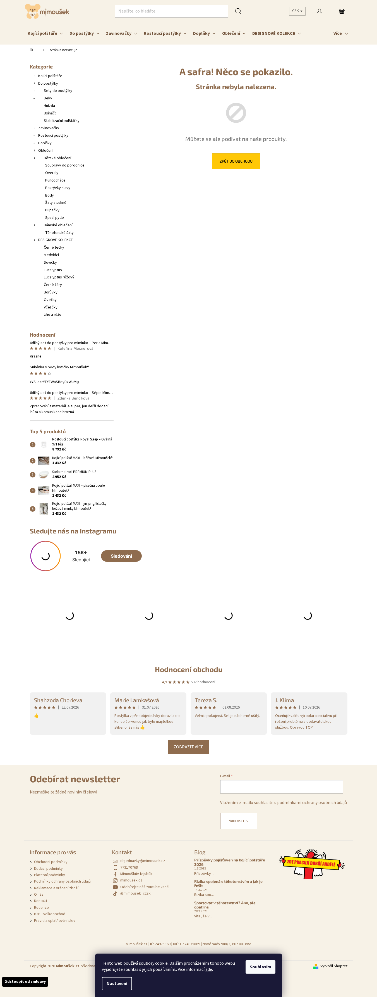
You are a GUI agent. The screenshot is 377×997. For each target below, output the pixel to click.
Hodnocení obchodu (188, 669)
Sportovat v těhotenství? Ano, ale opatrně (225, 905)
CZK (296, 11)
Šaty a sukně (55, 202)
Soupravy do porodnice (65, 165)
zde (208, 969)
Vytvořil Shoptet (333, 966)
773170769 (129, 867)
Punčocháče (55, 180)
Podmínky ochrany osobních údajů (62, 881)
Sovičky (50, 262)
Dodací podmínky (48, 868)
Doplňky (45, 143)
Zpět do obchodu (236, 161)
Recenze (41, 907)
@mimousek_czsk (135, 893)
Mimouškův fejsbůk (136, 874)
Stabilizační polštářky (62, 121)
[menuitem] (45, 33)
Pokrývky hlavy (57, 188)
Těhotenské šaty (59, 233)
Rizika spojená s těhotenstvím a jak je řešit (228, 883)
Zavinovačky (48, 128)
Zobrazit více (188, 747)
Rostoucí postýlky (53, 135)
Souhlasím (260, 967)
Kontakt (40, 901)
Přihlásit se (239, 821)
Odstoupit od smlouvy (25, 981)
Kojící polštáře (50, 76)
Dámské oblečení (58, 225)
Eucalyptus (53, 270)
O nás (39, 894)
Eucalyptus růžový (59, 277)
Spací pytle (54, 218)
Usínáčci (50, 113)
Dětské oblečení (57, 158)
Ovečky (50, 300)
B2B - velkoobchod (49, 914)
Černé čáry (53, 285)
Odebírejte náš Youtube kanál (144, 887)
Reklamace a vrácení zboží (56, 888)
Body (49, 195)
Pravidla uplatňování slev (54, 920)
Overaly (51, 173)
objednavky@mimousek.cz (142, 861)
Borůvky (50, 292)
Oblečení (45, 150)
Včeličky (50, 307)
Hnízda (49, 106)
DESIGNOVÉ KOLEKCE (55, 240)
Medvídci (51, 255)
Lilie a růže (52, 314)
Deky (48, 98)
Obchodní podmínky (51, 862)
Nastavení (117, 984)
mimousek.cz (131, 880)
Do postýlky (48, 83)
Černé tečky (54, 247)
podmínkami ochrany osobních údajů (312, 803)
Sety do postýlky (58, 91)
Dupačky (52, 210)
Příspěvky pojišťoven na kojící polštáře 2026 (229, 862)
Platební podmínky (49, 875)
